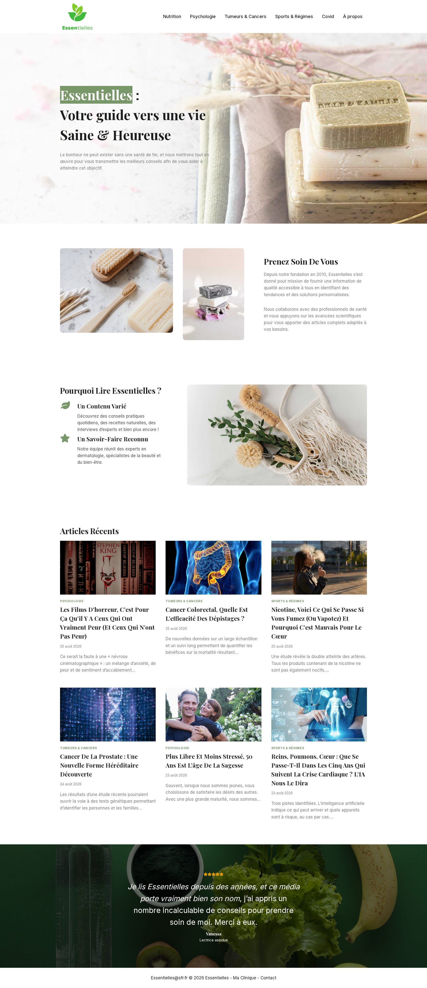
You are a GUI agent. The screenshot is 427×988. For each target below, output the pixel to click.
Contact (268, 977)
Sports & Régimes (294, 16)
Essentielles (217, 977)
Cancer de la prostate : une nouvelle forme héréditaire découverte (99, 765)
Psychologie (203, 16)
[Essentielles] (77, 16)
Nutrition (172, 16)
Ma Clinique (244, 977)
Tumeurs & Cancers (245, 16)
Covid (328, 16)
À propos (353, 16)
